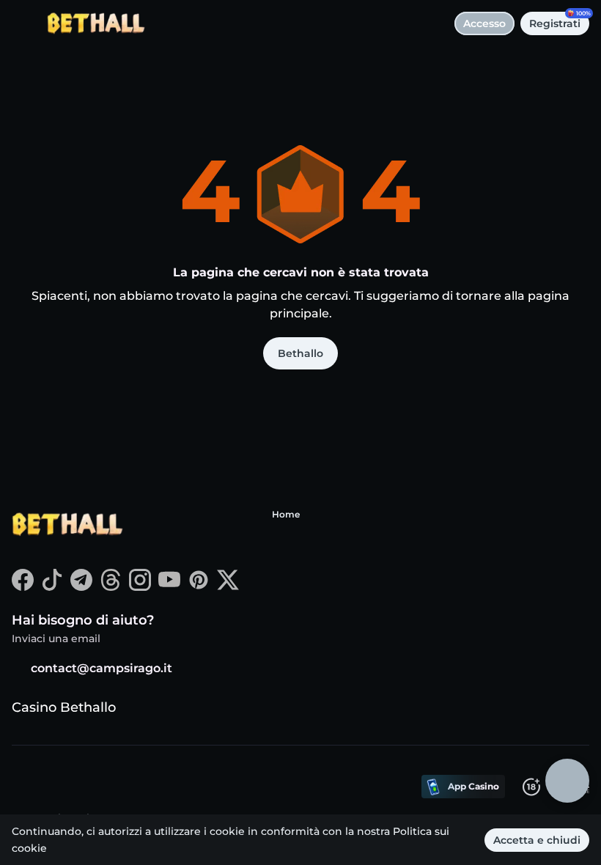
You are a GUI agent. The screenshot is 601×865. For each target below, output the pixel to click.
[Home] (90, 23)
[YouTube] (169, 587)
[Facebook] (23, 587)
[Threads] (111, 587)
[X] (228, 587)
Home (286, 514)
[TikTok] (52, 587)
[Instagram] (140, 587)
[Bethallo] (67, 526)
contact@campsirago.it (101, 668)
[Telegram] (81, 587)
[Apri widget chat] (567, 781)
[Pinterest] (199, 587)
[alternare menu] (23, 23)
